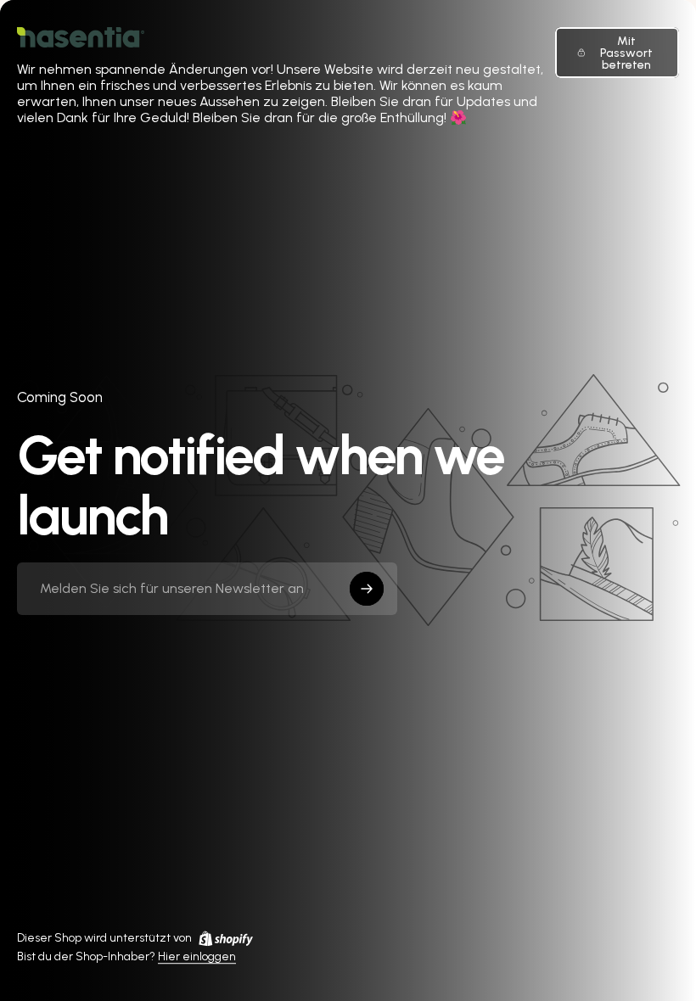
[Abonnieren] (367, 589)
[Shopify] (226, 938)
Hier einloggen (197, 957)
